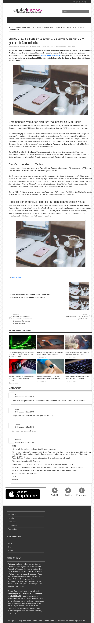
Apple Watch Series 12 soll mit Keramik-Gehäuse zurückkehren (48, 377)
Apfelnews (12, 514)
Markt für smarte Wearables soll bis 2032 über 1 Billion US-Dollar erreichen (21, 378)
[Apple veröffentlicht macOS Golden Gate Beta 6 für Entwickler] (78, 366)
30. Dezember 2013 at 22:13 (24, 442)
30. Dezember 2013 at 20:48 (24, 427)
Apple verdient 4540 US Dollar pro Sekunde (77, 317)
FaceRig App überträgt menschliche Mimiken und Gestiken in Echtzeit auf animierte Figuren (22, 319)
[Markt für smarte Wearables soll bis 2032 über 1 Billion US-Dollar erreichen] (22, 366)
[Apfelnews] (27, 10)
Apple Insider (16, 277)
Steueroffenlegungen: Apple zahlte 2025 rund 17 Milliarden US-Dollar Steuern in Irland (21, 354)
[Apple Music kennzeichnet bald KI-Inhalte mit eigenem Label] (78, 342)
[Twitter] (82, 1)
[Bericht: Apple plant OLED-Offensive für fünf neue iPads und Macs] (50, 342)
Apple (19, 27)
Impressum (12, 525)
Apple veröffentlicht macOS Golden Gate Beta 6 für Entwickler (77, 377)
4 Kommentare (62, 46)
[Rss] (74, 1)
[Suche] (87, 11)
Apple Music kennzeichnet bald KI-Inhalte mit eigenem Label (77, 353)
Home (13, 27)
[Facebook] (80, 1)
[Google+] (77, 1)
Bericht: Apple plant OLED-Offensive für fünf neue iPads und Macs (50, 353)
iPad (9, 547)
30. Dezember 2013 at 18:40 (24, 412)
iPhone (10, 551)
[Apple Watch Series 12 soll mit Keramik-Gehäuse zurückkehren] (50, 366)
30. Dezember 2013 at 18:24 (24, 397)
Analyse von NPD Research (51, 55)
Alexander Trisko (24, 46)
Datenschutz (13, 529)
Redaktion (12, 522)
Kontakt (11, 518)
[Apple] (85, 1)
